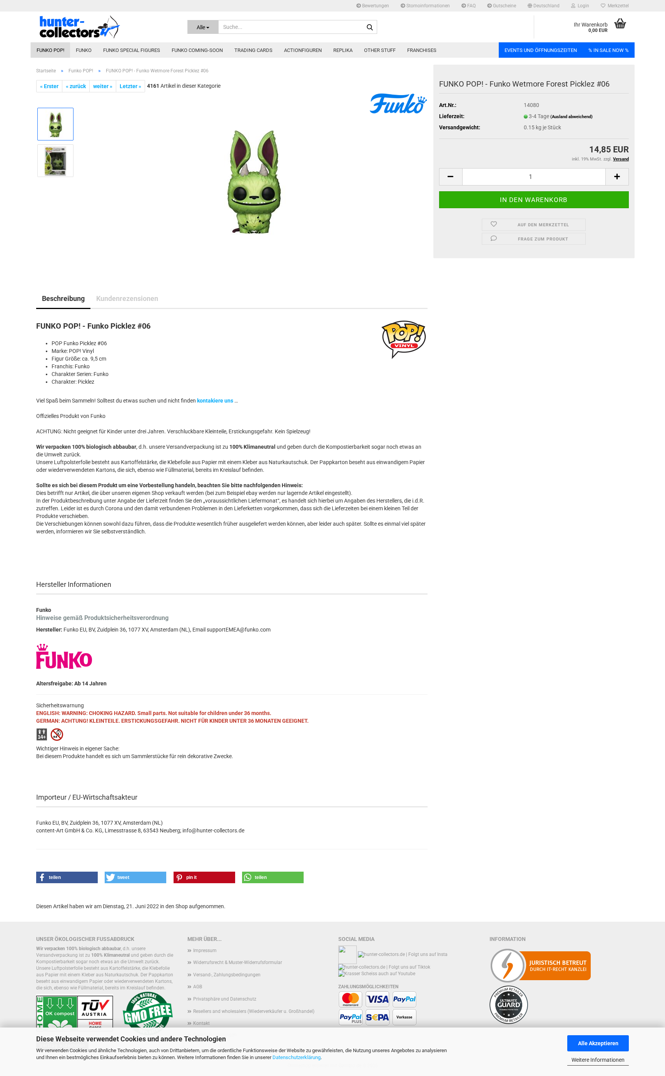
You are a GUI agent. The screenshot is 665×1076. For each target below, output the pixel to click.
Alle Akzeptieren (598, 1043)
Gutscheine (504, 5)
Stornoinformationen (427, 5)
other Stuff (380, 50)
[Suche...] (370, 27)
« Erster (49, 86)
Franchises (421, 50)
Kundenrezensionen (127, 298)
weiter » (102, 86)
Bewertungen (375, 5)
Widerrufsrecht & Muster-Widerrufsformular (237, 962)
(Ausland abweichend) (571, 116)
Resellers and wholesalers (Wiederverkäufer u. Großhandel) (253, 1011)
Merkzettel (617, 5)
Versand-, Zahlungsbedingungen (227, 974)
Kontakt (201, 1023)
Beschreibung (63, 298)
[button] (543, 6)
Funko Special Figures (131, 50)
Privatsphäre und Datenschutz (224, 999)
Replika (343, 50)
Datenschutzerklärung (296, 1057)
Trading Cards (253, 50)
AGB (197, 986)
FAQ (471, 5)
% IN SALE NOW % (608, 50)
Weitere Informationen (598, 1060)
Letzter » (130, 86)
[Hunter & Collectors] (106, 27)
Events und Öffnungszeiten (541, 50)
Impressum (205, 950)
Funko (84, 50)
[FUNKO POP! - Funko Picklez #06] (254, 178)
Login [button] (582, 5)
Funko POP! (50, 50)
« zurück (76, 86)
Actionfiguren (303, 50)
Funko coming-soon (197, 50)
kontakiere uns (215, 401)
